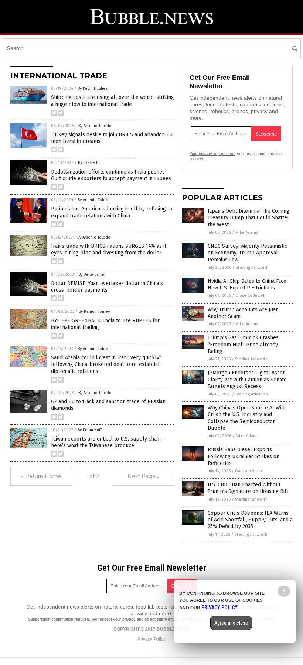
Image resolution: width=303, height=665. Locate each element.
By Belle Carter (92, 274)
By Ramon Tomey (94, 311)
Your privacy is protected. (212, 153)
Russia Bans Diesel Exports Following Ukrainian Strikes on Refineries (243, 456)
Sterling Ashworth (252, 267)
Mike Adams (246, 232)
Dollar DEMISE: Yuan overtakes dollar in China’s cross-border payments (107, 286)
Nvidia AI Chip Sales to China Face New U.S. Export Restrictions (247, 284)
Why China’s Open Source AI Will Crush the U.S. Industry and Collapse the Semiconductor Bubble (246, 418)
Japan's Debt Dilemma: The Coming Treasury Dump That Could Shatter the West (248, 217)
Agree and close (231, 623)
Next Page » (143, 476)
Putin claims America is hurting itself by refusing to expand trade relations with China (111, 212)
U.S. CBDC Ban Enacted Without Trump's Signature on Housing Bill (248, 487)
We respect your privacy (113, 619)
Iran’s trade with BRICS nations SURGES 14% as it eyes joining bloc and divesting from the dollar (108, 249)
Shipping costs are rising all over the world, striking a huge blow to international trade (112, 100)
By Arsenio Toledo (95, 125)
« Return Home (41, 476)
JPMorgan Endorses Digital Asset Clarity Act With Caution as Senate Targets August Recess (247, 379)
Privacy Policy (151, 639)
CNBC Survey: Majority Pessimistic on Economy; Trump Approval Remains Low (247, 253)
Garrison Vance (249, 471)
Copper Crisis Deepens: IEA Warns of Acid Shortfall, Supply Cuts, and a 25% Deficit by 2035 (250, 519)
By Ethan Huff (89, 430)
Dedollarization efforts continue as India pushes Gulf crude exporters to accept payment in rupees (111, 175)
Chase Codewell (250, 295)
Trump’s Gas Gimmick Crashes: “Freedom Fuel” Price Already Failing (244, 344)
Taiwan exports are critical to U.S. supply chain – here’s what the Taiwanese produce (108, 442)
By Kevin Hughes (93, 88)
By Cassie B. (88, 162)
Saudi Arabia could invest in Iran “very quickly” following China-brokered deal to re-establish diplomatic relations (106, 364)
